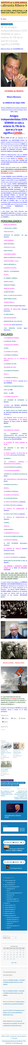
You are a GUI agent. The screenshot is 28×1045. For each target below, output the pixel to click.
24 (17, 957)
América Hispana (9, 880)
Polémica (9, 923)
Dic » (15, 962)
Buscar (5, 826)
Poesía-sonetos (9, 913)
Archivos (6, 936)
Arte (8, 891)
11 (20, 952)
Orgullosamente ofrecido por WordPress (12, 1041)
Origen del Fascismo (12, 921)
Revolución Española (12, 926)
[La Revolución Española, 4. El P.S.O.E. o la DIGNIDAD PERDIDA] (18, 746)
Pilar (4, 991)
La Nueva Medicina (9, 907)
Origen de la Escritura (12, 901)
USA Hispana (10, 882)
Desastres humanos (12, 919)
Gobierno (22, 783)
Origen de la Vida (9, 911)
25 (20, 957)
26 (23, 957)
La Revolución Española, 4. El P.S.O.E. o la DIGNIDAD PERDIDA (18, 751)
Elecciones (13, 783)
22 (10, 957)
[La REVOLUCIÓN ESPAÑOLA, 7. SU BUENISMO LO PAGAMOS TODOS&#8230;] (6, 746)
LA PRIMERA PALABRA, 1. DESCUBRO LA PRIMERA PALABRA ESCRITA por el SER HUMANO (14, 982)
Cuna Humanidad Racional (13, 893)
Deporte (6, 903)
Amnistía (5, 783)
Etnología (9, 897)
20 (4, 957)
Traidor (16, 785)
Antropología (10, 889)
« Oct (12, 962)
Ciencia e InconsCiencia (11, 886)
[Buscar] (22, 830)
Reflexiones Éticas (8, 780)
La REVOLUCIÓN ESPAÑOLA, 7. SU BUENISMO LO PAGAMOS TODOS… (6, 752)
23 (13, 957)
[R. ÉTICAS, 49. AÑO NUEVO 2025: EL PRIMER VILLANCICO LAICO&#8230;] (6, 764)
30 (13, 959)
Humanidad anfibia (11, 899)
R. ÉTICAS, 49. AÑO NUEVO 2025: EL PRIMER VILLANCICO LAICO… (6, 769)
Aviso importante (9, 884)
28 (7, 959)
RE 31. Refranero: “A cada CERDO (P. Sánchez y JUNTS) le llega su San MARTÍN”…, (7, 791)
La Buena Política (9, 905)
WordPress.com (18, 1043)
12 (23, 952)
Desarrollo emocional (12, 917)
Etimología (9, 895)
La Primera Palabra (9, 909)
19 (23, 955)
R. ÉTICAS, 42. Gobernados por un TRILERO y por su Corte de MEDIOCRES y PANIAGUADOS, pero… (13, 1012)
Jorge (10, 24)
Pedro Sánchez (7, 785)
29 (10, 959)
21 (7, 957)
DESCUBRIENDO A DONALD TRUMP (13, 816)
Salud (8, 928)
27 (4, 959)
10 (17, 952)
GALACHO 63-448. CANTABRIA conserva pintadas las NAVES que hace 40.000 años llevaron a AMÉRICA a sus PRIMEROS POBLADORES (20, 793)
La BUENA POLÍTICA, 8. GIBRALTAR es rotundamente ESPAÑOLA (13, 1003)
